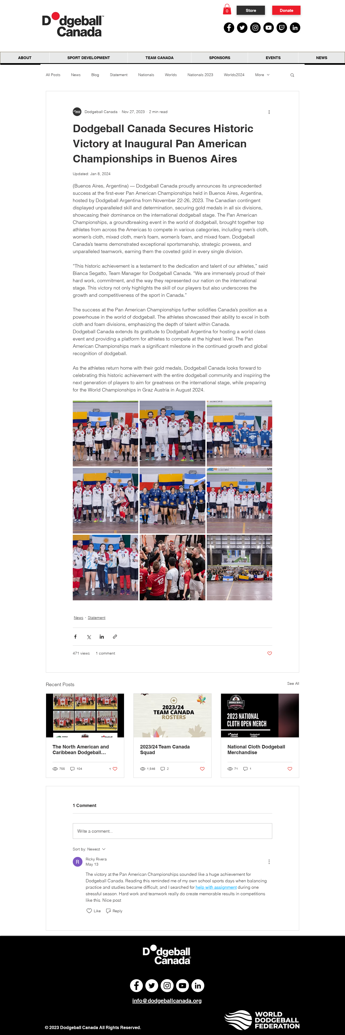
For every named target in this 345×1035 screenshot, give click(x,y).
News (76, 74)
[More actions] (269, 111)
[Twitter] (242, 27)
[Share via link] (115, 636)
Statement (118, 74)
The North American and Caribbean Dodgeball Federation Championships (84, 749)
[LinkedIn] (295, 27)
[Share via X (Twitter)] (88, 636)
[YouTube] (268, 27)
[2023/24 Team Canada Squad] (173, 715)
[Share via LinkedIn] (101, 636)
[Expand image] (105, 433)
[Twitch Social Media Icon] (282, 27)
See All (293, 683)
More (259, 74)
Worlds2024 (234, 74)
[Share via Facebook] (75, 636)
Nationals (146, 74)
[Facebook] (229, 27)
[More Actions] (269, 862)
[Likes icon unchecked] (89, 911)
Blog (95, 74)
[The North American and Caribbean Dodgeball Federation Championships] (85, 715)
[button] (227, 9)
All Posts (53, 74)
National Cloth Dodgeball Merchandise (256, 749)
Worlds (171, 74)
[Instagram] (255, 27)
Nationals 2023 (200, 74)
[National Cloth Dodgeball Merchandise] (260, 715)
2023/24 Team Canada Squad (165, 749)
